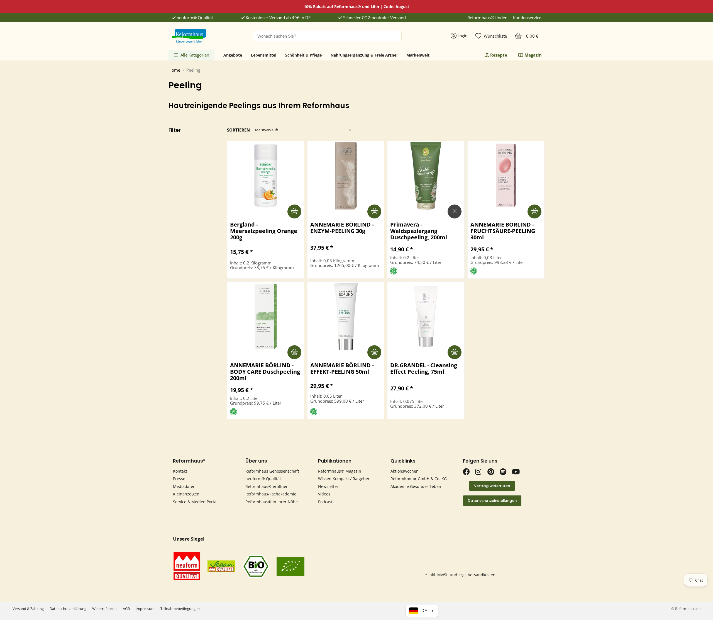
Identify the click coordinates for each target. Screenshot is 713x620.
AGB (126, 608)
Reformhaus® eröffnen (267, 486)
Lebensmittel (263, 55)
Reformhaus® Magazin (339, 471)
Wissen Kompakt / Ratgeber (344, 478)
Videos (324, 494)
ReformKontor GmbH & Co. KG (418, 478)
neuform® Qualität (194, 17)
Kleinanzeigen (186, 494)
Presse (179, 478)
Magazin (533, 55)
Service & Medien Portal (195, 501)
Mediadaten (184, 486)
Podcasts (326, 501)
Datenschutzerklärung (68, 608)
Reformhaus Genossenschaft (272, 471)
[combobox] (327, 36)
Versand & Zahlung (28, 608)
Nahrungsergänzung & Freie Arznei (364, 55)
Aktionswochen (404, 471)
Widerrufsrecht (104, 608)
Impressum (145, 608)
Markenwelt (417, 55)
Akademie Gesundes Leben (415, 486)
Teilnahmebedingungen (180, 608)
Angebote (232, 55)
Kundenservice (527, 17)
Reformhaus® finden (487, 17)
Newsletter (328, 486)
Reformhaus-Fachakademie (270, 494)
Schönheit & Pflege (303, 55)
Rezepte (498, 55)
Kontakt (180, 471)
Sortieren (238, 130)
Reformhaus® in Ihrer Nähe (271, 501)
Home (174, 70)
